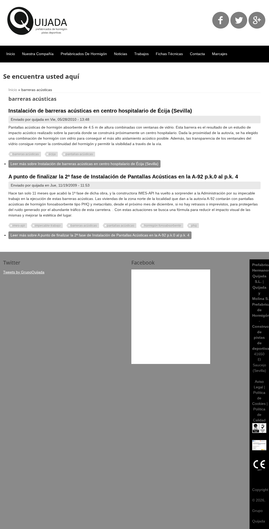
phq (194, 226)
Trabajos (141, 54)
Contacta (197, 54)
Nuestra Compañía (38, 54)
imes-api (19, 226)
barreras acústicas (26, 154)
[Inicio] (37, 39)
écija (52, 154)
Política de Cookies (259, 398)
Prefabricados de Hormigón (84, 54)
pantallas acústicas (79, 154)
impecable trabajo (48, 226)
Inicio (10, 54)
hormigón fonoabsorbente (162, 226)
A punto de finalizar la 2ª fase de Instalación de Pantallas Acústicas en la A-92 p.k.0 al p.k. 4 (123, 176)
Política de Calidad (259, 414)
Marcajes (219, 54)
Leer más (84, 164)
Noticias (120, 54)
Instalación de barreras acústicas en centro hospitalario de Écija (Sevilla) (100, 111)
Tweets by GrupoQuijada (23, 272)
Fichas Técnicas (169, 54)
